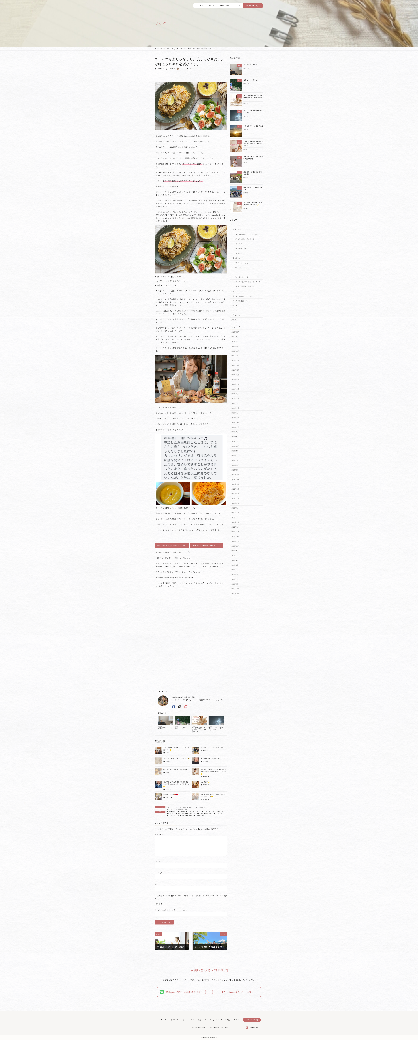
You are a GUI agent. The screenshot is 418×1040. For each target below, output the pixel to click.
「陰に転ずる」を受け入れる (253, 126)
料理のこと (238, 272)
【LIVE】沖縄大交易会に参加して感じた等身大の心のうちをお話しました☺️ (176, 784)
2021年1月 (235, 584)
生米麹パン (238, 253)
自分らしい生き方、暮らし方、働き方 (178, 809)
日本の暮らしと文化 (241, 277)
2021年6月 (235, 560)
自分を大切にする (173, 815)
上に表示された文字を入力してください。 (171, 910)
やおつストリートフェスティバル (212, 748)
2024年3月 (235, 403)
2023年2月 (235, 465)
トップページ (161, 1020)
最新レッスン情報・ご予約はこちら (207, 545)
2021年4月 (235, 570)
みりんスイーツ (176, 807)
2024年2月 (235, 408)
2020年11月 (235, 593)
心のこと (234, 310)
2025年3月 (235, 346)
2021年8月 (235, 551)
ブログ (236, 1020)
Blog (171, 724)
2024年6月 (235, 389)
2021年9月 (235, 546)
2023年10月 (235, 427)
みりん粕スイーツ (188, 807)
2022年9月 (235, 489)
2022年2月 (235, 522)
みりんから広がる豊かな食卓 (244, 239)
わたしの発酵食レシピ (240, 301)
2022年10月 (235, 484)
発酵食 (201, 813)
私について (174, 1020)
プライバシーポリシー (197, 1028)
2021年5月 (235, 565)
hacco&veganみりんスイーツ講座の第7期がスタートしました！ (253, 143)
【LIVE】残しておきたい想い (211, 758)
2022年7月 (235, 498)
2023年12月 (235, 417)
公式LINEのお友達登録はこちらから (171, 545)
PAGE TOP (407, 1007)
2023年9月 (235, 432)
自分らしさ (218, 813)
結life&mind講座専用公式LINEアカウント (183, 992)
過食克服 (189, 815)
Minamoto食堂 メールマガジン (240, 992)
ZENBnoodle (172, 811)
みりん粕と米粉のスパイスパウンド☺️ (176, 758)
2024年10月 (235, 370)
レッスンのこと (200, 807)
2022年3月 (235, 517)
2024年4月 (235, 398)
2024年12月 (235, 360)
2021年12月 (235, 532)
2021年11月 (235, 536)
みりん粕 (182, 811)
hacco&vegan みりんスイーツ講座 (217, 1020)
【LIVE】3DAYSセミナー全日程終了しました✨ (252, 203)
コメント (159, 834)
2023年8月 (235, 436)
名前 (157, 861)
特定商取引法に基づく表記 (219, 1028)
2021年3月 (235, 574)
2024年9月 (235, 375)
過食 (183, 815)
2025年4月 (235, 341)
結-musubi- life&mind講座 (192, 1020)
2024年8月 (235, 379)
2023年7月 (235, 441)
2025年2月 (235, 351)
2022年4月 (235, 513)
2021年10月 (235, 541)
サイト (157, 884)
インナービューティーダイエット (213, 811)
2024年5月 (235, 394)
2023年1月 (235, 470)
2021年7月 (235, 555)
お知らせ (234, 305)
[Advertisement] (191, 668)
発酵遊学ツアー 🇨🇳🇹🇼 (170, 794)
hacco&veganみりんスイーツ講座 (175, 769)
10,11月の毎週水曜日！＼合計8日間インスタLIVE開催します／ (198, 730)
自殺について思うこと (181, 728)
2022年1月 (235, 527)
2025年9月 (235, 337)
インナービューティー (194, 811)
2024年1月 (235, 413)
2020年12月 (235, 589)
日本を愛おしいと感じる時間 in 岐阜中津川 (253, 157)
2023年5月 (235, 451)
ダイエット (181, 813)
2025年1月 (235, 356)
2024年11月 (235, 365)
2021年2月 (235, 579)
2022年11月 (235, 479)
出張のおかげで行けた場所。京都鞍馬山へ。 (253, 173)
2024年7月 (235, 384)
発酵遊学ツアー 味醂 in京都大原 (252, 188)
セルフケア (171, 813)
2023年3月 (235, 460)
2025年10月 (235, 332)
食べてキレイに (199, 815)
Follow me (254, 1028)
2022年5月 (235, 508)
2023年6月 (235, 446)
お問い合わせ (250, 1020)
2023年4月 (235, 456)
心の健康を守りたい (163, 728)
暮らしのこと (237, 258)
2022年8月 (235, 494)
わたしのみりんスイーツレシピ (243, 296)
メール (158, 872)
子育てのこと (239, 267)
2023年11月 (235, 422)
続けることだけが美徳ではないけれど (215, 729)
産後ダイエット (191, 813)
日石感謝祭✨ (205, 782)
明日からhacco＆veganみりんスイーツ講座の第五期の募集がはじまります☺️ (213, 771)
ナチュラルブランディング (245, 286)
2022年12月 (235, 474)
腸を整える (209, 813)
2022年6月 (235, 503)
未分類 (233, 320)
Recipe (233, 291)
